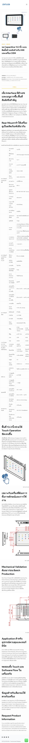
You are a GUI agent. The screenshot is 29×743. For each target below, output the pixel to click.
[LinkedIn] (8, 737)
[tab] (14, 86)
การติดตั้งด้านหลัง (9, 77)
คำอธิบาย (14, 86)
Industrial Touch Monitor (13, 79)
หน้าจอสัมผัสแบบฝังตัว (18, 77)
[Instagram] (6, 737)
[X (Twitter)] (4, 737)
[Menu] (26, 4)
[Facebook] (2, 737)
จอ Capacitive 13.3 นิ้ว (15, 80)
